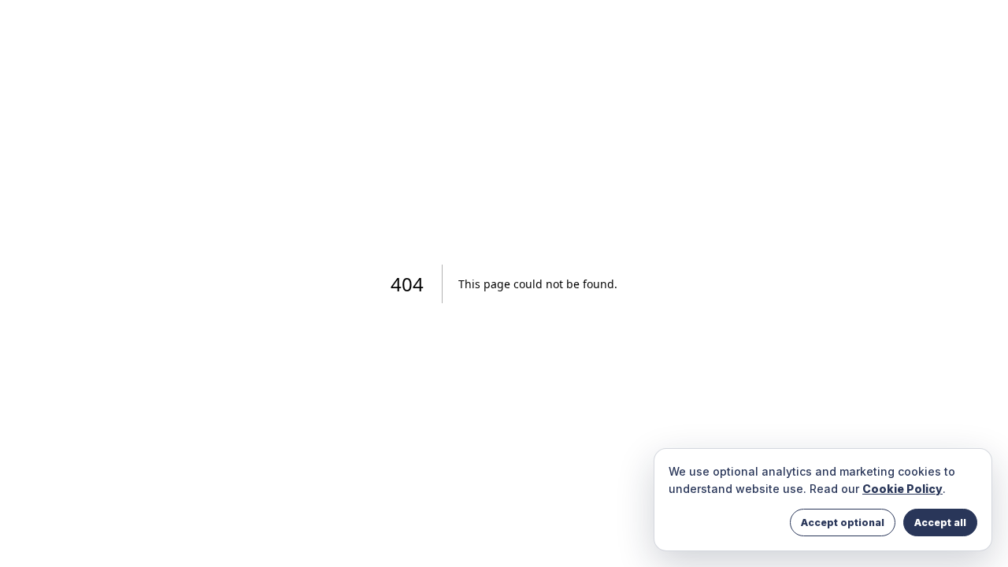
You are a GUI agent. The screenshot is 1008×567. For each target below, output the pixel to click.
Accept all (940, 522)
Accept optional (842, 522)
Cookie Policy (902, 488)
